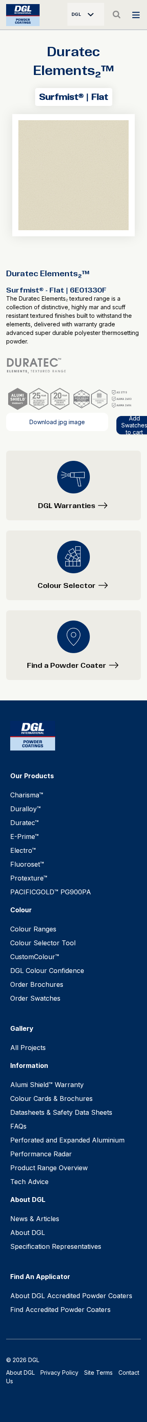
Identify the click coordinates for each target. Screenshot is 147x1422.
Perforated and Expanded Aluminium (67, 1140)
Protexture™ (28, 878)
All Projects (28, 1047)
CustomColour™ (34, 957)
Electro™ (23, 850)
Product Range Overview (49, 1168)
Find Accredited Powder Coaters (60, 1309)
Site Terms (98, 1372)
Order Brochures (36, 984)
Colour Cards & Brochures (51, 1098)
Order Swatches (35, 998)
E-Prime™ (24, 836)
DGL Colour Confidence (47, 970)
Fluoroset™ (27, 864)
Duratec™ (24, 823)
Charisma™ (26, 795)
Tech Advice (29, 1182)
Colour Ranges (33, 929)
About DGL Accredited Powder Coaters (71, 1296)
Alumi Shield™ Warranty (47, 1085)
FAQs (18, 1126)
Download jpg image (57, 421)
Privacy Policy (59, 1372)
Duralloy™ (25, 809)
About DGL (27, 1232)
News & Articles (34, 1219)
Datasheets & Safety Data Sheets (61, 1112)
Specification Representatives (55, 1246)
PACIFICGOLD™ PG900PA (50, 892)
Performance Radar (41, 1154)
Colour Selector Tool (43, 943)
